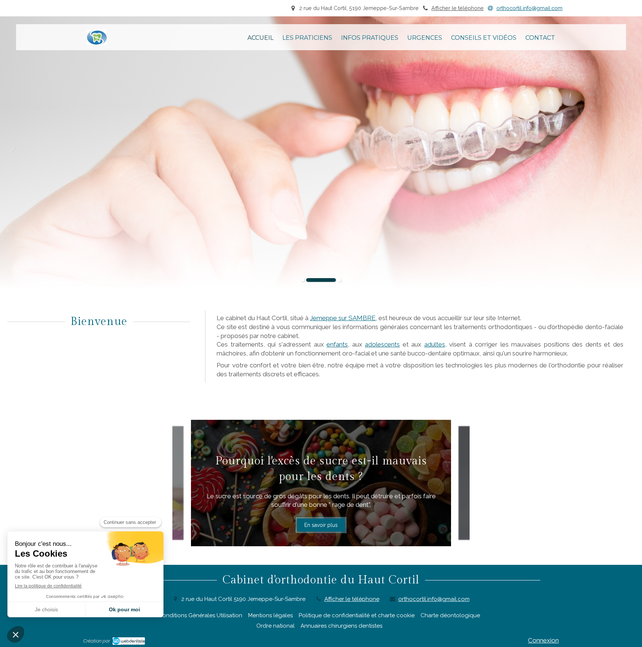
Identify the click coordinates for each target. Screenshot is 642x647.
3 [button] (339, 280)
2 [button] (321, 280)
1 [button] (302, 280)
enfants (337, 344)
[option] (321, 152)
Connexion (543, 640)
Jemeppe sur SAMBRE (343, 318)
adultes (434, 344)
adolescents (382, 344)
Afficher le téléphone (457, 8)
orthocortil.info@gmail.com (434, 599)
